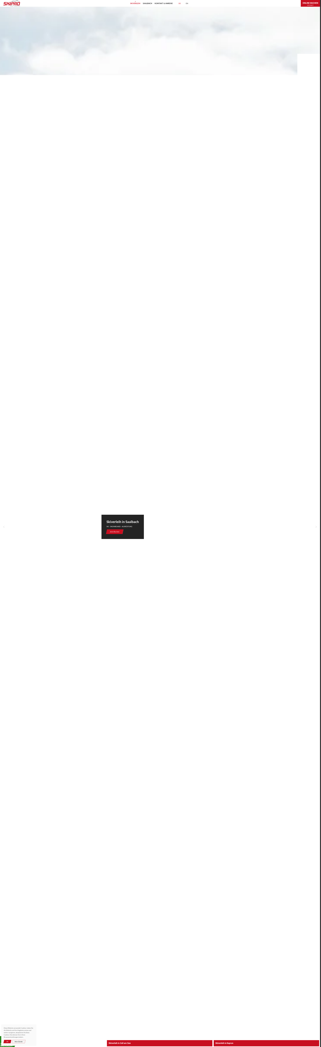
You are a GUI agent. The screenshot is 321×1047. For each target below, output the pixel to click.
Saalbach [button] (147, 3)
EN (187, 3)
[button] (4, 526)
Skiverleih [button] (135, 3)
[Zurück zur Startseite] (11, 3)
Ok (7, 1041)
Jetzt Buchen (115, 532)
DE (180, 3)
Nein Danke (18, 1041)
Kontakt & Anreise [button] (164, 3)
